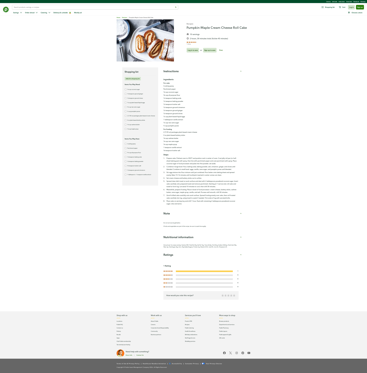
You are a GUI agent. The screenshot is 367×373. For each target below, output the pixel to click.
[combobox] (94, 7)
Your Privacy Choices (213, 363)
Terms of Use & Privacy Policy (128, 363)
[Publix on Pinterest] (242, 354)
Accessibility (176, 363)
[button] (351, 7)
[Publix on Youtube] (248, 354)
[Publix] (6, 10)
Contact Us (140, 355)
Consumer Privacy (192, 363)
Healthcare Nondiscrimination (154, 363)
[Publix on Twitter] (230, 354)
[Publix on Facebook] (224, 354)
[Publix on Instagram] (236, 354)
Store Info (129, 355)
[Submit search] (175, 7)
